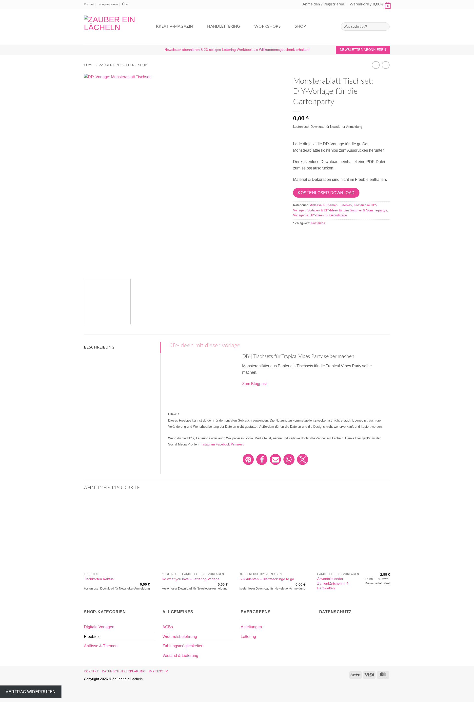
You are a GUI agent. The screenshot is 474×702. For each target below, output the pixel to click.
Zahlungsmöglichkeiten (182, 646)
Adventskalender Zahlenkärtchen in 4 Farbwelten (332, 583)
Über (125, 4)
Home (89, 65)
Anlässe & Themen (323, 205)
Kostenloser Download (326, 193)
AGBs (167, 627)
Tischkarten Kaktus (99, 579)
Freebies (345, 205)
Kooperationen (108, 4)
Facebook (223, 444)
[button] (323, 4)
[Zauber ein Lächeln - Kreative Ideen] (115, 27)
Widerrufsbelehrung (179, 636)
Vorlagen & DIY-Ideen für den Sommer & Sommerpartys (347, 210)
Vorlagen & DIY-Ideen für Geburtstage (320, 215)
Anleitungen (251, 627)
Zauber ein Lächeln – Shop (123, 65)
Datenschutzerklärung (124, 671)
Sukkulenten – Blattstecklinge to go (266, 579)
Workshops (267, 26)
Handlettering (223, 26)
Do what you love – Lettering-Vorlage (190, 579)
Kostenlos (318, 223)
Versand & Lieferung (180, 655)
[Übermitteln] (385, 26)
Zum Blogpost (254, 384)
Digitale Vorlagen (99, 627)
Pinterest (237, 444)
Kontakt (89, 4)
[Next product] (375, 65)
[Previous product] (385, 65)
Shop (300, 26)
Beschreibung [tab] (99, 347)
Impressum (158, 671)
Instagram (207, 444)
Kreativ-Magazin (174, 26)
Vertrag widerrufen (31, 692)
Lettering (248, 636)
